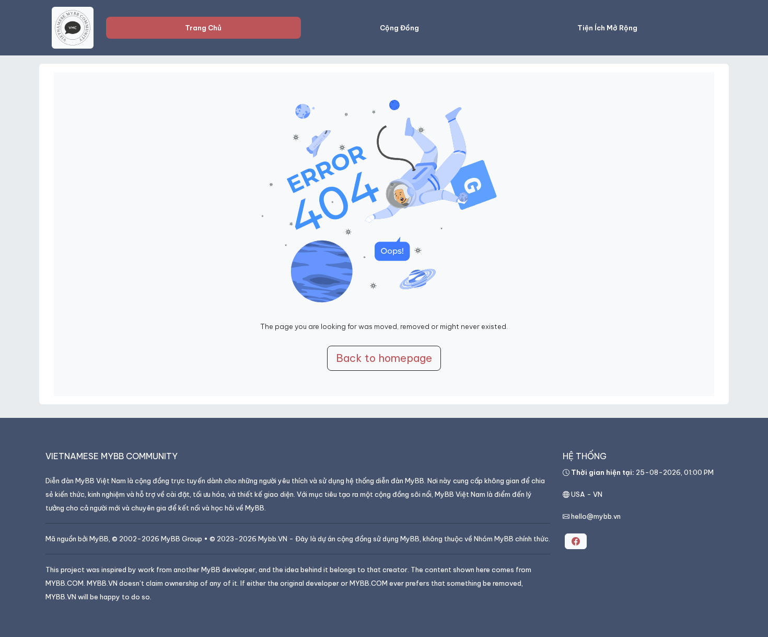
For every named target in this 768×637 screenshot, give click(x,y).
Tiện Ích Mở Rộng (607, 28)
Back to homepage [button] (384, 358)
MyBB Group (181, 538)
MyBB (99, 538)
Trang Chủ (203, 28)
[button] (576, 541)
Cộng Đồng (399, 28)
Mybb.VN (272, 538)
